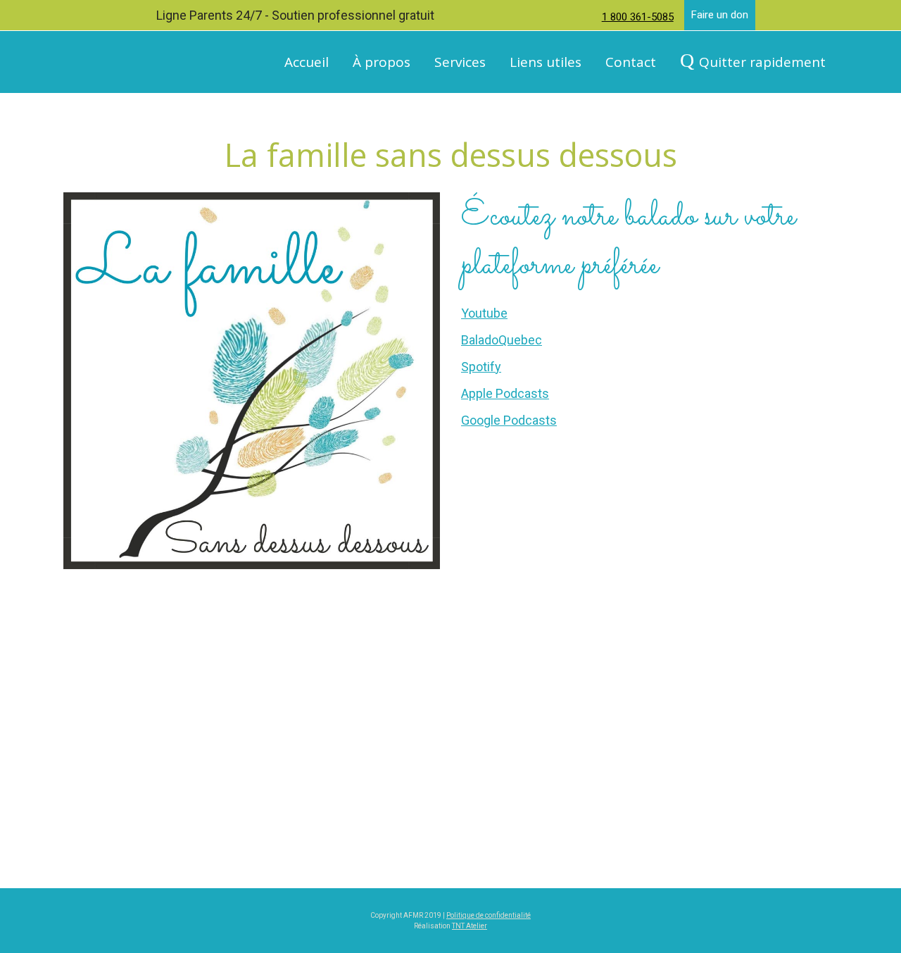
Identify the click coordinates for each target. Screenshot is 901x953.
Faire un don (719, 14)
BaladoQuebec (501, 339)
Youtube (484, 313)
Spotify (481, 366)
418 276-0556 (762, 818)
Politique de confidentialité (488, 915)
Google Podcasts (509, 420)
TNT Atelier (469, 926)
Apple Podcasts (505, 393)
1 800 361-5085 (638, 17)
